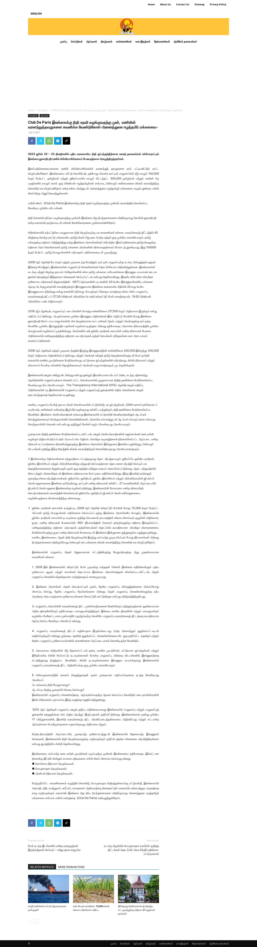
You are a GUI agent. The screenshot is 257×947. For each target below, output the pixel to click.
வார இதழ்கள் (182, 943)
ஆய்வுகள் (44, 115)
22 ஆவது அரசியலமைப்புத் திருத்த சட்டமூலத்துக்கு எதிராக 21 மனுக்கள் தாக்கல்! (136, 910)
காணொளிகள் (166, 943)
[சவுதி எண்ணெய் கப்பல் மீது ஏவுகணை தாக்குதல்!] (48, 889)
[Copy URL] (66, 141)
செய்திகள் (43, 110)
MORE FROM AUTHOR (71, 867)
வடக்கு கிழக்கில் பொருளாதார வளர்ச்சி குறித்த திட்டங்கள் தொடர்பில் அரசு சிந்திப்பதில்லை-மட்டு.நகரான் (131, 850)
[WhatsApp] (49, 141)
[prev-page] (30, 921)
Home (31, 110)
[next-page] (36, 921)
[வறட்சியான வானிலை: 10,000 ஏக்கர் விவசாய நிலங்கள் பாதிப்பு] (93, 889)
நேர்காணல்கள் (199, 943)
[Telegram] (58, 141)
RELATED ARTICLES (42, 867)
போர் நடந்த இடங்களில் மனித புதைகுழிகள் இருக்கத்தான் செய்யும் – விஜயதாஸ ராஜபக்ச (54, 848)
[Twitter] (40, 141)
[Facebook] (32, 141)
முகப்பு (114, 943)
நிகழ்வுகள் (151, 943)
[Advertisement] (128, 76)
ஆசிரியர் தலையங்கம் (219, 943)
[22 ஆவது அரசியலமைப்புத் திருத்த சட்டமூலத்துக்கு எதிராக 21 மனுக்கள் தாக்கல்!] (138, 889)
